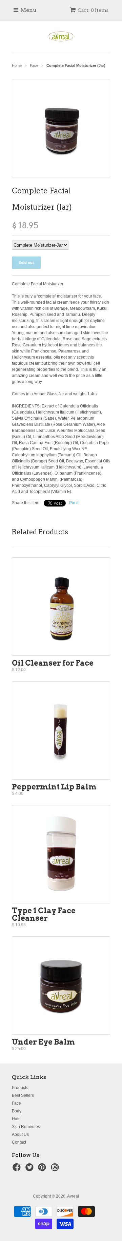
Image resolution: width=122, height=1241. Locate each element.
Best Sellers (23, 1095)
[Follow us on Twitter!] (30, 1169)
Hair (16, 1118)
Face (16, 1103)
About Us (20, 1134)
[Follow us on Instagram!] (56, 1169)
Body (16, 1111)
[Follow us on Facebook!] (18, 1169)
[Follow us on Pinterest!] (43, 1169)
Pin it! (74, 502)
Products (20, 1087)
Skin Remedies (26, 1126)
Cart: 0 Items (93, 10)
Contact (19, 1142)
